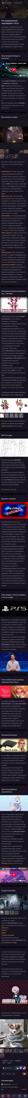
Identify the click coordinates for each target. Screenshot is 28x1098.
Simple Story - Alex (6, 196)
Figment (3, 933)
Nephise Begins (5, 215)
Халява (9, 1062)
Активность (5, 1060)
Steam (4, 1062)
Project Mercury (5, 171)
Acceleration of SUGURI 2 (8, 264)
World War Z (4, 928)
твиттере (4, 863)
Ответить (24, 1089)
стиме (15, 942)
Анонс (11, 1060)
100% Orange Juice (6, 233)
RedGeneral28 (7, 1084)
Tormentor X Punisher (7, 935)
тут (15, 489)
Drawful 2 (4, 930)
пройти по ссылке (6, 426)
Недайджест (18, 1060)
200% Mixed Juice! (6, 252)
